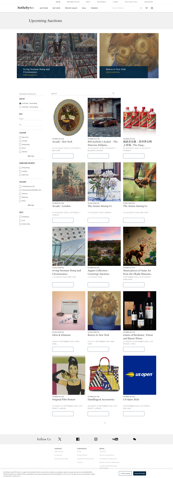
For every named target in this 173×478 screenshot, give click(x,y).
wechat (134, 439)
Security (103, 451)
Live (23, 220)
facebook (77, 439)
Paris (24, 148)
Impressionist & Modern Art (31, 190)
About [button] (88, 2)
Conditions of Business (108, 459)
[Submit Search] (141, 8)
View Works (98, 220)
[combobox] (127, 8)
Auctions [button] (44, 8)
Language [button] (147, 2)
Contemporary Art (28, 186)
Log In (58, 2)
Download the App (61, 459)
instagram (95, 439)
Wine (24, 201)
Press (79, 451)
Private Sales (71, 8)
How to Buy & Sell (131, 2)
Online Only (26, 224)
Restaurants (101, 2)
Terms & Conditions (107, 455)
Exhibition (25, 217)
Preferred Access (73, 2)
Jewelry (25, 194)
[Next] (150, 57)
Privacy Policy (82, 455)
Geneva (24, 152)
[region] (86, 473)
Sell (84, 8)
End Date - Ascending (29, 103)
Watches (25, 197)
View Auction (63, 156)
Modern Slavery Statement (109, 462)
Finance (94, 8)
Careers (80, 462)
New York (25, 137)
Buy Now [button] (56, 8)
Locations (58, 455)
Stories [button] (115, 2)
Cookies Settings (125, 473)
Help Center (59, 451)
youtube (115, 439)
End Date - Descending (30, 107)
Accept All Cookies (139, 473)
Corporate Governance (85, 459)
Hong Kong (26, 144)
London (24, 141)
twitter (59, 439)
